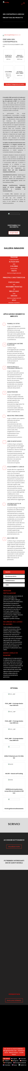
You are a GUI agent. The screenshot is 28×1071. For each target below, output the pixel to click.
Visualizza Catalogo (11, 1035)
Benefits (8, 572)
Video (7, 585)
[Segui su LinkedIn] (3, 1019)
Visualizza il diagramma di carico (14, 84)
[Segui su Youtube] (6, 1019)
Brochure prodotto (11, 576)
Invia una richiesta (14, 1000)
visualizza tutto (14, 847)
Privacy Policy (13, 1052)
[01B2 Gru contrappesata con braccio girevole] (14, 35)
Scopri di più (14, 233)
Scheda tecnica (10, 580)
